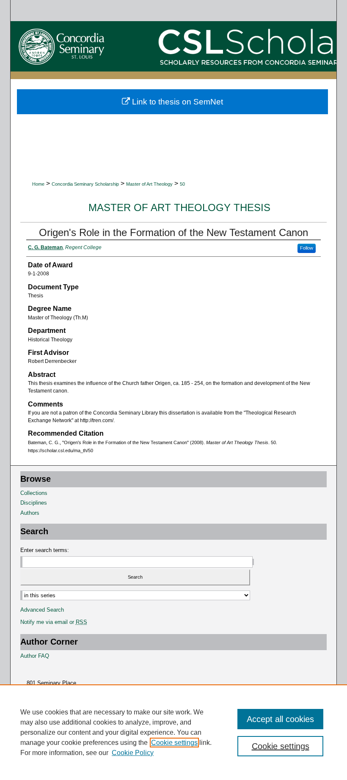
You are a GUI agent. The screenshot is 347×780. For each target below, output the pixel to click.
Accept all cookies (280, 719)
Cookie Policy (133, 752)
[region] (173, 732)
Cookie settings (174, 742)
